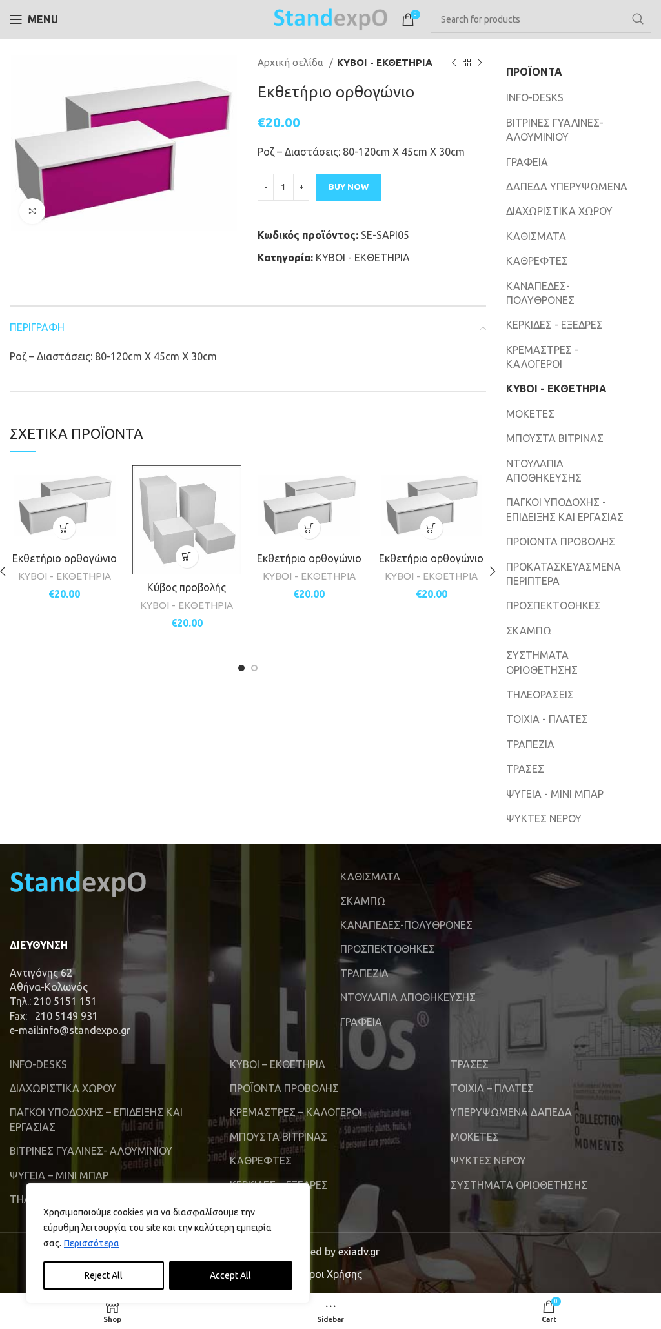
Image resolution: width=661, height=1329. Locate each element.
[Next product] (479, 62)
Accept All (230, 1275)
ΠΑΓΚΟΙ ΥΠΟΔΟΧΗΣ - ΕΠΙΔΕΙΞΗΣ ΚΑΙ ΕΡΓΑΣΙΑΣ (565, 509)
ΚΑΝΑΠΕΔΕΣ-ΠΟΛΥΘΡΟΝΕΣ (540, 293)
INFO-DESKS (535, 97)
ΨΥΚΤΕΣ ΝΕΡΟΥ (544, 818)
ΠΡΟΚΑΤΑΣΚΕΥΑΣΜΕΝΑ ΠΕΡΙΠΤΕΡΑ (563, 574)
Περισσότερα (91, 1243)
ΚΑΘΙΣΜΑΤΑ (536, 236)
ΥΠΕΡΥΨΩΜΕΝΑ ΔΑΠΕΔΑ (511, 1112)
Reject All (104, 1275)
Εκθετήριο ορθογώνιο (64, 558)
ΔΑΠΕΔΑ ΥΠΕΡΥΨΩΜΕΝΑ (566, 186)
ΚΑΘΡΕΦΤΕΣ (537, 261)
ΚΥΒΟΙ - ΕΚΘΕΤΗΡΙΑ (384, 62)
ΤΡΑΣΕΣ (525, 769)
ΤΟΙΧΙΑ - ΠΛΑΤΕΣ (547, 719)
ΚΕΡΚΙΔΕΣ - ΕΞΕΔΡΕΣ (554, 324)
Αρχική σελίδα (292, 62)
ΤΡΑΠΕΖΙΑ (530, 744)
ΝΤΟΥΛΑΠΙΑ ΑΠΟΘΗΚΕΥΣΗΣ (544, 470)
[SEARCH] (637, 19)
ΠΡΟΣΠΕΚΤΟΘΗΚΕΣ (553, 605)
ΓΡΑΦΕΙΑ (527, 162)
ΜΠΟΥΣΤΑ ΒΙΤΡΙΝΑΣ (555, 438)
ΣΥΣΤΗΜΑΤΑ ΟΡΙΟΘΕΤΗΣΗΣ (542, 662)
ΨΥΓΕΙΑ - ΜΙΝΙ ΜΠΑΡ (555, 794)
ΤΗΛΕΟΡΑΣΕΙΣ (540, 694)
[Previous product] (453, 62)
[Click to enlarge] (32, 211)
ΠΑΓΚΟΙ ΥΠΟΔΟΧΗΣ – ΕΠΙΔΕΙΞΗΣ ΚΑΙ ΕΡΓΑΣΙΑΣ (96, 1119)
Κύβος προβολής (186, 587)
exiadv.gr (359, 1251)
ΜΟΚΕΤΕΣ (530, 414)
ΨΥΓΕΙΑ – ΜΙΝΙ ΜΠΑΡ (59, 1175)
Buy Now (349, 186)
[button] (64, 527)
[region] (168, 1243)
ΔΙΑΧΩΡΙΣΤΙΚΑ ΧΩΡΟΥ (559, 211)
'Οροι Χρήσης (330, 1274)
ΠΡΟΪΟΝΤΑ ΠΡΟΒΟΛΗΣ (560, 541)
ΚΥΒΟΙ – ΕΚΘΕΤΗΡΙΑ (277, 1064)
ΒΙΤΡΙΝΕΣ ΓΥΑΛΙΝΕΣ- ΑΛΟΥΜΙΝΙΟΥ (555, 130)
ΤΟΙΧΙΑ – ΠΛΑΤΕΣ (492, 1088)
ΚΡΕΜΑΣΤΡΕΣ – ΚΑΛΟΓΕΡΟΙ (296, 1112)
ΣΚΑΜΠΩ (528, 630)
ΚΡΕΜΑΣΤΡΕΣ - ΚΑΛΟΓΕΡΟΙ (542, 357)
